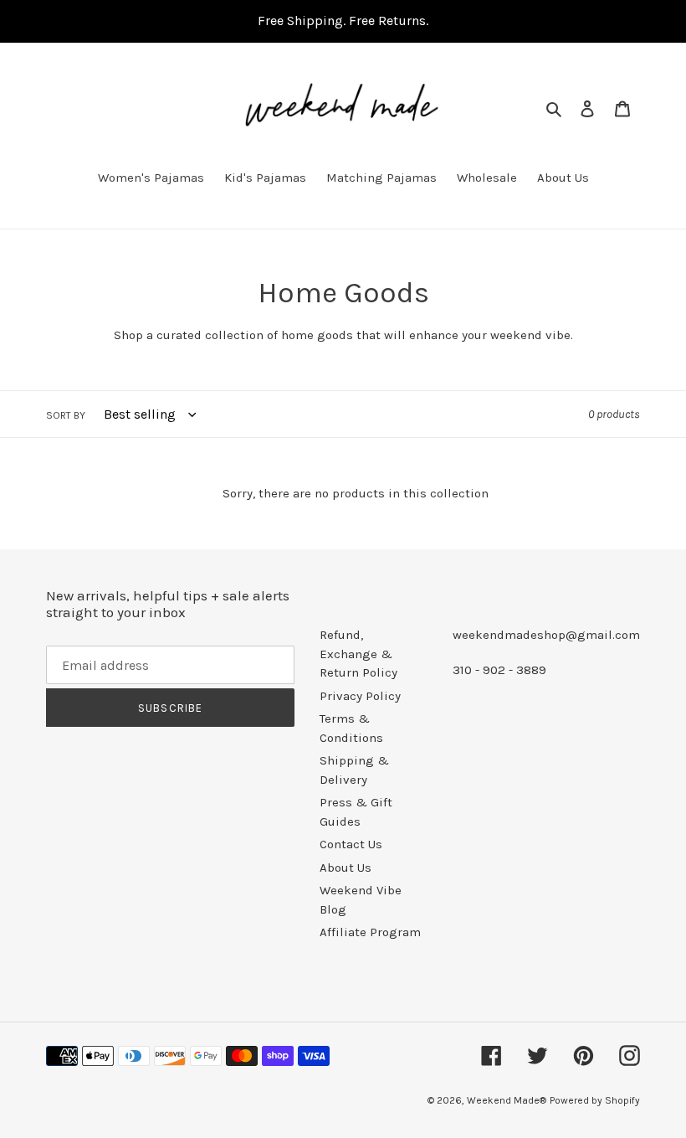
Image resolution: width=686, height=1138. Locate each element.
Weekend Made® (506, 1100)
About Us (345, 867)
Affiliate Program (370, 932)
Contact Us (351, 844)
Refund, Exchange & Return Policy (358, 653)
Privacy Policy (360, 695)
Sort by (65, 415)
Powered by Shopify (595, 1100)
